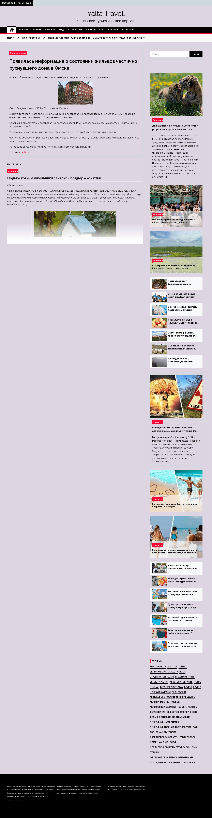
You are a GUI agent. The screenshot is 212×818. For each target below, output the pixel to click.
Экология (112, 30)
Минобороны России (162, 697)
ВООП (182, 672)
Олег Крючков (188, 712)
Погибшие (165, 717)
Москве (164, 702)
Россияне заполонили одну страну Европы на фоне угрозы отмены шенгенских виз (183, 593)
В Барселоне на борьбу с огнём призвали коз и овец (182, 347)
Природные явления (162, 727)
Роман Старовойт (166, 732)
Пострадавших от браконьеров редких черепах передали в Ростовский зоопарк (179, 283)
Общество (173, 712)
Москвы (175, 702)
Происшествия (94, 30)
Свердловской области (164, 737)
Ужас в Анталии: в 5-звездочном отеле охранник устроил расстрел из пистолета (183, 567)
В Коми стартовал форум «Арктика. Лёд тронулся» (182, 295)
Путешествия (183, 727)
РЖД (195, 727)
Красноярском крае (171, 687)
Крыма (188, 687)
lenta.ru (25, 152)
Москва (154, 702)
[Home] (11, 30)
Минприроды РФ (185, 697)
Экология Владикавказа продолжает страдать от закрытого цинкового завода (183, 334)
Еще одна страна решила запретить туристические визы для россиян (182, 580)
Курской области (160, 692)
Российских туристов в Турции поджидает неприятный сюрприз (174, 505)
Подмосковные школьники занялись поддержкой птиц (54, 178)
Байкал (183, 667)
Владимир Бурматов (162, 677)
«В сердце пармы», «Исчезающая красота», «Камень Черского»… (181, 360)
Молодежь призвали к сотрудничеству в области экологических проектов (173, 220)
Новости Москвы (187, 707)
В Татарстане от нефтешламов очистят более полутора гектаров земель (173, 267)
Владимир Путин (185, 677)
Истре (197, 682)
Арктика (172, 667)
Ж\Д (61, 30)
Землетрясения (159, 682)
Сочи (195, 747)
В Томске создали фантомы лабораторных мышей (182, 308)
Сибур (173, 742)
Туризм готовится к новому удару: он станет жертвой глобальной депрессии (182, 645)
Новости (23, 30)
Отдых (154, 717)
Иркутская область (181, 682)
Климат (154, 687)
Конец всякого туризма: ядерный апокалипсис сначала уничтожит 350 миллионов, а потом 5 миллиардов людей (174, 429)
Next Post (12, 164)
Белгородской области (164, 672)
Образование (157, 712)
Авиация (50, 30)
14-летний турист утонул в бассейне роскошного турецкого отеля (182, 619)
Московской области (163, 707)
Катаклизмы (75, 30)
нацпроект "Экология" (182, 762)
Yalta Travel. (106, 13)
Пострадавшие (181, 717)
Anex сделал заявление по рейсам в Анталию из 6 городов (182, 632)
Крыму (197, 687)
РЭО (152, 732)
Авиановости (158, 667)
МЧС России (179, 692)
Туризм (37, 30)
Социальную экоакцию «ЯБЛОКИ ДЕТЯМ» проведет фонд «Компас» (183, 321)
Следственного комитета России (170, 747)
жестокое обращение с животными (171, 757)
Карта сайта (129, 30)
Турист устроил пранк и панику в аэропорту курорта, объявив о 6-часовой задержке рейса (183, 606)
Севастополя (187, 737)
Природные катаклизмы (164, 722)
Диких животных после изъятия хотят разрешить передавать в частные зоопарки (175, 127)
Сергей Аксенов (159, 742)
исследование (159, 762)
